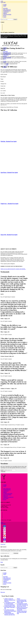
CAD (2, 1)
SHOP (4, 5)
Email (2, 470)
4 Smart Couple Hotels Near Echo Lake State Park (22, 612)
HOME (5, 4)
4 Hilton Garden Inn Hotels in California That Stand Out (9, 600)
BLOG (4, 15)
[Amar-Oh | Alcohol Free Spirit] (14, 219)
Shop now (3, 592)
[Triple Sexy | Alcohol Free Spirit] (14, 188)
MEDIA (5, 13)
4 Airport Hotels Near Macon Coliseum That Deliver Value (22, 601)
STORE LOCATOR (7, 493)
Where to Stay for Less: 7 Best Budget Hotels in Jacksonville (22, 608)
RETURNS (5, 498)
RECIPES (5, 8)
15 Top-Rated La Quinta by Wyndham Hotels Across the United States (9, 603)
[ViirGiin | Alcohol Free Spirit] (14, 125)
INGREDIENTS (7, 10)
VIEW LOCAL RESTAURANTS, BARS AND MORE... (13, 269)
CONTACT (5, 12)
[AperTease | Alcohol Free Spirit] (14, 156)
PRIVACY (5, 496)
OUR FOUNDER (7, 14)
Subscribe (3, 471)
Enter (2, 562)
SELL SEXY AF (7, 9)
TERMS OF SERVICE (8, 497)
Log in (4, 17)
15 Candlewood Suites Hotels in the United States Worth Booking (10, 611)
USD (4, 2)
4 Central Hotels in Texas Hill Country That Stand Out (9, 607)
